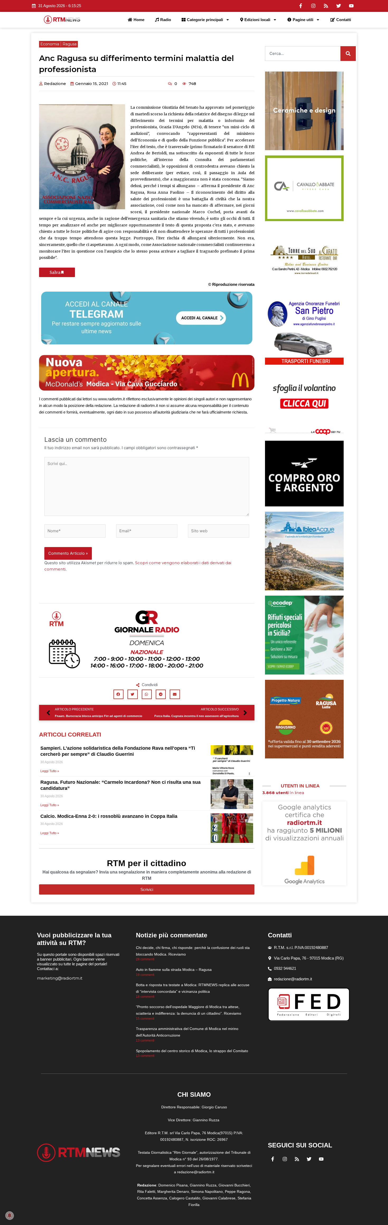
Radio (165, 19)
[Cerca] (348, 53)
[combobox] (302, 53)
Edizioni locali (257, 19)
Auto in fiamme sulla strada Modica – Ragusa (174, 969)
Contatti (343, 19)
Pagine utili (303, 19)
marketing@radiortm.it (59, 978)
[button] (118, 694)
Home (139, 19)
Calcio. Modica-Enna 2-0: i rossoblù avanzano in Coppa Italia (108, 816)
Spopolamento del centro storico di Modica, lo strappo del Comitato (192, 1051)
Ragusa (70, 44)
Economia (49, 44)
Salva (55, 272)
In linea (283, 792)
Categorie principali (205, 19)
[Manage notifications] (9, 1215)
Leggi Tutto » (49, 771)
